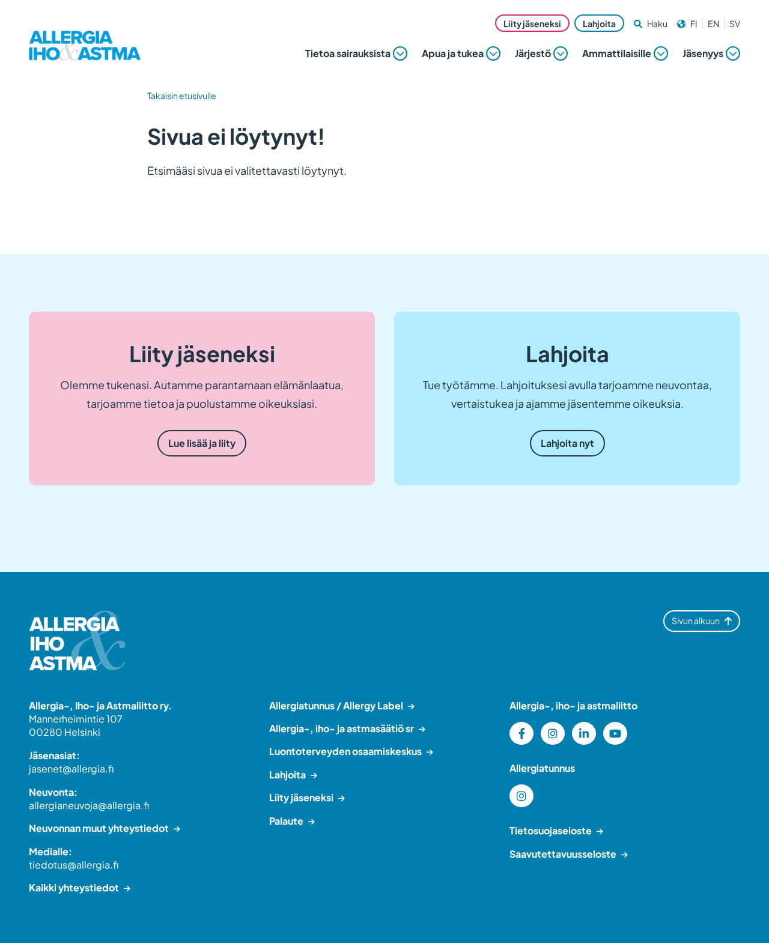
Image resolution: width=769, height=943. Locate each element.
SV (734, 23)
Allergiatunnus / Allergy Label (336, 705)
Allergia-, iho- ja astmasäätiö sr (341, 728)
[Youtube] (615, 733)
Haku (657, 23)
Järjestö (533, 53)
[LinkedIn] (584, 733)
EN (713, 23)
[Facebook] (521, 733)
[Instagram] (553, 733)
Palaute (286, 820)
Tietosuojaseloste (550, 830)
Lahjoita (599, 23)
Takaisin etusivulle (181, 95)
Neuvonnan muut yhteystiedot (99, 828)
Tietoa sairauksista (348, 53)
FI (694, 23)
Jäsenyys (702, 53)
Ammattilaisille (616, 53)
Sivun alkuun (696, 620)
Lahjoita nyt (567, 443)
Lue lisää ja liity (202, 443)
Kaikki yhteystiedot (74, 887)
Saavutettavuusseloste (562, 853)
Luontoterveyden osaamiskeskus (345, 751)
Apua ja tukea (453, 53)
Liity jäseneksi (532, 23)
